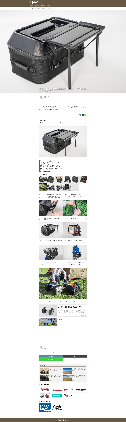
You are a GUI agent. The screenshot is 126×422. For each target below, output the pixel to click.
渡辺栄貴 (46, 97)
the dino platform (64, 420)
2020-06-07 (46, 96)
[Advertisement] (49, 335)
